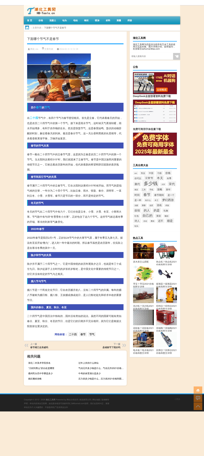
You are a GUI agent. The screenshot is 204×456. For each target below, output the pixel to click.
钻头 (64, 20)
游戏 (159, 205)
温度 (151, 205)
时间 (137, 195)
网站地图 (96, 399)
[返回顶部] (197, 406)
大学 (163, 184)
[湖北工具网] (40, 6)
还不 (160, 221)
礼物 (166, 210)
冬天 (160, 178)
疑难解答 (105, 399)
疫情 (137, 210)
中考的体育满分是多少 (89, 373)
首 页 (29, 20)
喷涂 (97, 20)
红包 (137, 215)
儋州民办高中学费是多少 (40, 373)
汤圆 (136, 205)
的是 (157, 210)
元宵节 (149, 178)
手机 (151, 189)
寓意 (136, 189)
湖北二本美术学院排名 (39, 362)
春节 (39, 107)
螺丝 (166, 216)
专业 (143, 173)
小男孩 (177, 399)
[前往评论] (197, 398)
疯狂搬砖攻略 (35, 378)
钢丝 (86, 20)
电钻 (75, 20)
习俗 (159, 173)
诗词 (145, 221)
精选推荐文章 (85, 399)
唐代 (137, 184)
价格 (41, 20)
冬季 (169, 178)
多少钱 (151, 183)
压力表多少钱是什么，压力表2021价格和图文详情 (102, 378)
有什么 (148, 200)
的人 (147, 210)
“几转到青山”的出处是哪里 (41, 368)
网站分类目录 (72, 399)
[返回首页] (197, 390)
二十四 (34, 118)
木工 (156, 200)
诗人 (137, 221)
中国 (151, 173)
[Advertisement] (95, 433)
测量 (119, 20)
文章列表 (37, 27)
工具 (144, 189)
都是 (170, 221)
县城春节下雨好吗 (111, 347)
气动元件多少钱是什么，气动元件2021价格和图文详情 (102, 368)
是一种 (138, 200)
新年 (168, 189)
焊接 (129, 20)
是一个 (171, 194)
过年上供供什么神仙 (88, 362)
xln (36, 49)
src (136, 173)
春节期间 (159, 194)
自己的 (147, 215)
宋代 (172, 184)
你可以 (138, 178)
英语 (158, 215)
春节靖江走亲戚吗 (39, 347)
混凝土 (52, 20)
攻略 (159, 189)
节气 (47, 107)
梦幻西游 (168, 200)
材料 (108, 20)
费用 (152, 221)
